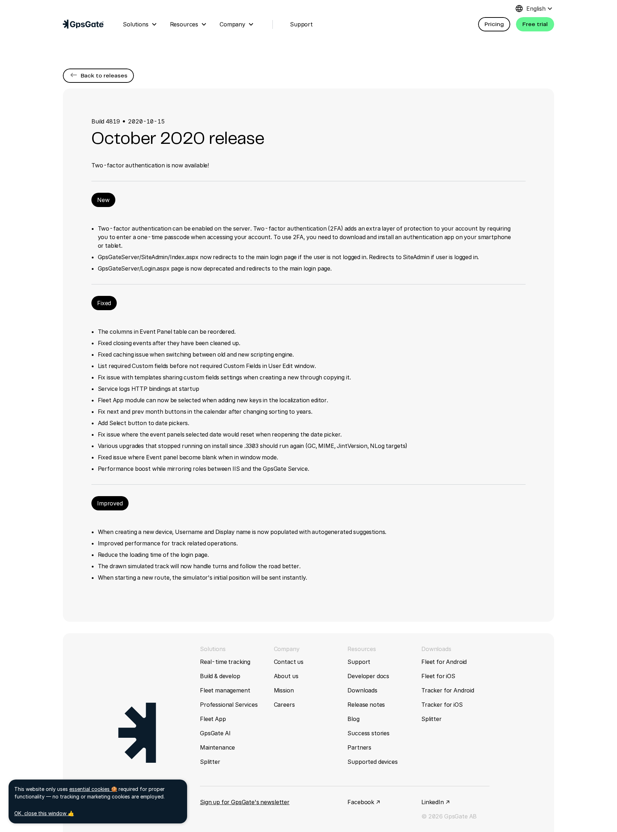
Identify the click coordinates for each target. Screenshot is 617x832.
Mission (284, 690)
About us (286, 676)
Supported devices (372, 761)
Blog (353, 718)
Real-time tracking (225, 661)
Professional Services (229, 704)
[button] (494, 24)
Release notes (366, 704)
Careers (284, 704)
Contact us (289, 661)
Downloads (362, 690)
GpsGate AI (215, 733)
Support (358, 661)
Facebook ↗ (363, 802)
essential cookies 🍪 (93, 789)
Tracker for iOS (442, 704)
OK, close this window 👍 (44, 813)
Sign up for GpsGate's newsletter (245, 802)
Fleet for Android (444, 661)
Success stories (368, 733)
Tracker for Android (447, 690)
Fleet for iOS (438, 676)
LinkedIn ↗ (435, 802)
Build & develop (220, 676)
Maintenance (217, 747)
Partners (359, 747)
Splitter (210, 761)
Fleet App (213, 718)
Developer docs (368, 676)
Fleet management (225, 690)
